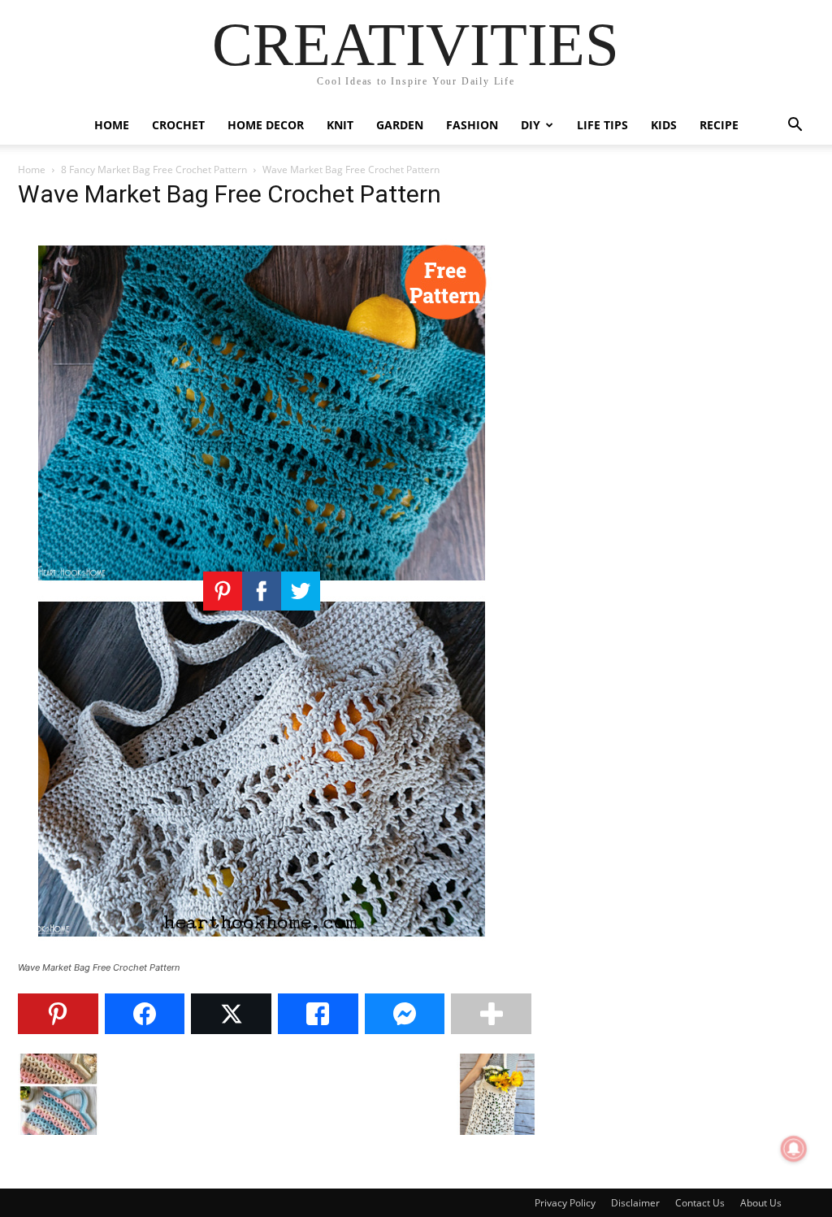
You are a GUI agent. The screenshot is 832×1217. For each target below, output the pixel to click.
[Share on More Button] (491, 1013)
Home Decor (266, 125)
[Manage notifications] (794, 1149)
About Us (761, 1203)
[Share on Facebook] (145, 1013)
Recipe (719, 125)
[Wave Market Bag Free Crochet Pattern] (261, 952)
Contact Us (700, 1203)
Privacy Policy (565, 1203)
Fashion (472, 125)
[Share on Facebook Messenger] (405, 1013)
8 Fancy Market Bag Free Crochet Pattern (154, 169)
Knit (340, 125)
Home (111, 125)
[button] (794, 126)
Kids (664, 125)
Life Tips (602, 125)
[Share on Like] (318, 1013)
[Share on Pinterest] (58, 1013)
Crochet (178, 125)
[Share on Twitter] (231, 1013)
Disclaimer (635, 1203)
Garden (399, 125)
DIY (530, 125)
